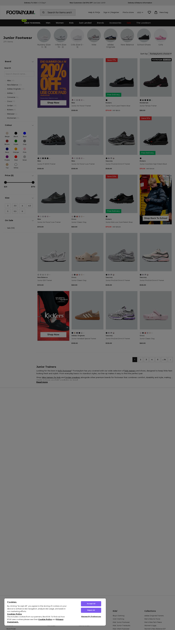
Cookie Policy (45, 619)
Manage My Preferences (91, 616)
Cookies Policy (14, 614)
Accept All (91, 604)
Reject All (91, 610)
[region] (55, 612)
